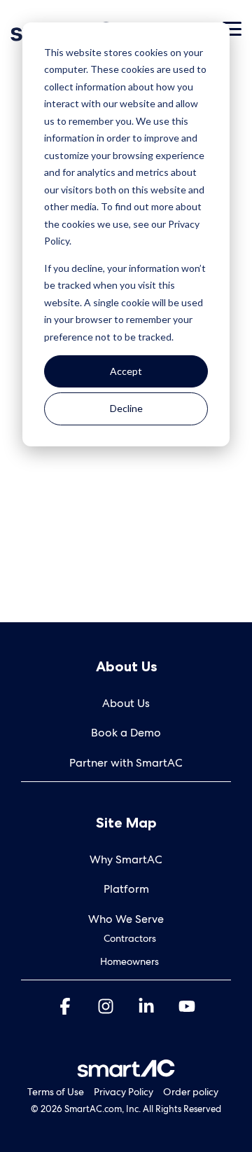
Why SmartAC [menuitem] (126, 859)
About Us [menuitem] (126, 703)
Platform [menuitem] (126, 889)
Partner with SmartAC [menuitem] (126, 762)
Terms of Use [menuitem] (55, 1091)
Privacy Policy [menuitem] (123, 1091)
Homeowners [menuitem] (129, 961)
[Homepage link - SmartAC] (126, 1069)
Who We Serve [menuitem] (126, 919)
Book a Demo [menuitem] (126, 732)
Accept (126, 371)
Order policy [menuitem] (190, 1091)
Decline (126, 408)
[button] (232, 28)
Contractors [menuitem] (130, 938)
